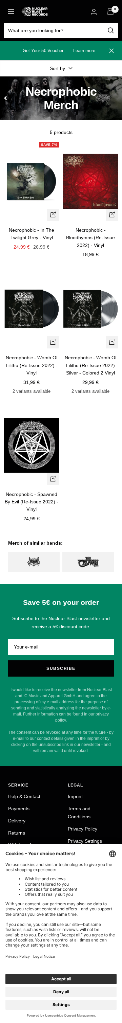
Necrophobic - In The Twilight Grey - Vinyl (31, 233)
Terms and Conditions (79, 812)
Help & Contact (24, 796)
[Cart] (110, 11)
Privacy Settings (85, 841)
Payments (18, 808)
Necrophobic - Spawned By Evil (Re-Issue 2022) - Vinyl (31, 502)
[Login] (94, 12)
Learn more (84, 50)
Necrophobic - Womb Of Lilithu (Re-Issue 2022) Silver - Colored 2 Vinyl (91, 365)
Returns (16, 833)
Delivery (16, 820)
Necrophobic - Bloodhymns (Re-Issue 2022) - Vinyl (90, 237)
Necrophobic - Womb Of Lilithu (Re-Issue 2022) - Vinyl (32, 365)
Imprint (75, 796)
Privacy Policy (82, 829)
